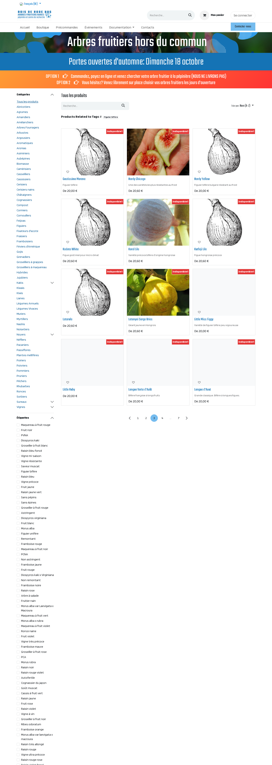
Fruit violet (27, 636)
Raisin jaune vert (31, 492)
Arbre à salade (30, 595)
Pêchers (21, 381)
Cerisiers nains (25, 189)
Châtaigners (24, 194)
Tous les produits (27, 101)
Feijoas (21, 220)
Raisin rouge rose (31, 759)
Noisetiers (23, 329)
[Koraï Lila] (158, 222)
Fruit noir (26, 430)
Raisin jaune (28, 698)
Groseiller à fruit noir (33, 719)
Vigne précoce (29, 482)
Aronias (21, 148)
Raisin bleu (27, 476)
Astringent (28, 513)
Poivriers (22, 365)
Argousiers (23, 138)
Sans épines (28, 502)
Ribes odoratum (31, 724)
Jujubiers (22, 277)
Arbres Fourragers (28, 127)
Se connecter (243, 15)
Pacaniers (23, 345)
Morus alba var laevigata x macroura (37, 737)
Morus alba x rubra (32, 620)
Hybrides (22, 272)
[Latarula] (92, 292)
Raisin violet (28, 708)
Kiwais (20, 288)
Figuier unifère (29, 533)
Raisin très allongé (32, 744)
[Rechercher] (190, 15)
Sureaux (21, 401)
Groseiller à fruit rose (34, 652)
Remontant (28, 538)
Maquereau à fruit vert (34, 615)
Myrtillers (22, 319)
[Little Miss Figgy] (224, 292)
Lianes (21, 298)
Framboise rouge (31, 544)
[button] (242, 106)
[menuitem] (25, 27)
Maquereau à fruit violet (35, 626)
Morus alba (27, 528)
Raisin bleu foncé (31, 450)
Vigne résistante (31, 461)
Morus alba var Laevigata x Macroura (37, 608)
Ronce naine (28, 631)
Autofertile (28, 677)
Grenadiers (23, 257)
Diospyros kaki (30, 440)
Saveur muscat (30, 466)
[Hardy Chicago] (158, 152)
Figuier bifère (29, 471)
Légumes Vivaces (27, 308)
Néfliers (21, 339)
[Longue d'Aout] (224, 362)
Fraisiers (22, 236)
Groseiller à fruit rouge (34, 507)
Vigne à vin (27, 714)
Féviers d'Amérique (28, 246)
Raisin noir (27, 667)
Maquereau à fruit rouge (35, 425)
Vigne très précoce (32, 641)
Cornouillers (24, 215)
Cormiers (22, 210)
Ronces (21, 391)
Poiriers (21, 360)
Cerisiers (22, 184)
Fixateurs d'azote (27, 231)
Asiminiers (23, 153)
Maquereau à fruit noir (34, 549)
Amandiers (23, 117)
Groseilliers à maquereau (32, 267)
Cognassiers (24, 200)
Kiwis (20, 293)
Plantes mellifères (28, 355)
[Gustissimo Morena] (92, 152)
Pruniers (22, 376)
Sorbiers (22, 396)
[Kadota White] (92, 222)
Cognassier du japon (33, 683)
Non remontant (31, 580)
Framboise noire (31, 585)
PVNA (24, 435)
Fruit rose (27, 703)
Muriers (21, 314)
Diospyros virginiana (33, 518)
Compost (22, 205)
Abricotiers (23, 106)
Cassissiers (24, 179)
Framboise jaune (31, 564)
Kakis (20, 282)
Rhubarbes (23, 386)
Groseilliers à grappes (30, 262)
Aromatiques (25, 143)
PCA (23, 657)
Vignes (21, 407)
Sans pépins (28, 497)
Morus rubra (28, 662)
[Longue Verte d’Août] (158, 362)
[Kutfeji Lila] (224, 222)
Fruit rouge (28, 569)
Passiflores (24, 350)
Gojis (20, 251)
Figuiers (21, 226)
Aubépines (23, 158)
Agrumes (22, 112)
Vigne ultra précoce (33, 754)
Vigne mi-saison (31, 456)
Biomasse (23, 163)
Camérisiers (24, 169)
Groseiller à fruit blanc (34, 445)
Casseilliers (23, 174)
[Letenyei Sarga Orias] (158, 292)
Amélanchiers (25, 122)
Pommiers (23, 370)
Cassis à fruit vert (32, 693)
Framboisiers (25, 241)
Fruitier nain (28, 601)
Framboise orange (32, 729)
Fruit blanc (27, 523)
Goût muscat (29, 688)
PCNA (24, 554)
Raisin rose (28, 590)
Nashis (21, 324)
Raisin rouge (28, 749)
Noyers (21, 334)
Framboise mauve (32, 646)
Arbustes (22, 132)
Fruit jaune (27, 487)
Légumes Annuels (28, 303)
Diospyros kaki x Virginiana (37, 575)
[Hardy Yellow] (224, 152)
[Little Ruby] (92, 362)
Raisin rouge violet (32, 672)
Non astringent (30, 559)
